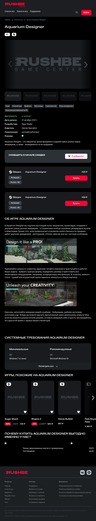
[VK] (82, 472)
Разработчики (10, 496)
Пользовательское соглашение (70, 486)
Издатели (8, 492)
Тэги (6, 502)
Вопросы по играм (36, 489)
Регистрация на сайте (37, 499)
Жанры (7, 499)
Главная (7, 20)
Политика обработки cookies (69, 489)
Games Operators (29, 128)
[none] (76, 12)
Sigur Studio (27, 124)
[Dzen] (89, 472)
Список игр (18, 20)
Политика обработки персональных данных (75, 492)
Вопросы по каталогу (37, 496)
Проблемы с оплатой (36, 492)
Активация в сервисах (37, 502)
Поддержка (33, 486)
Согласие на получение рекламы (71, 496)
